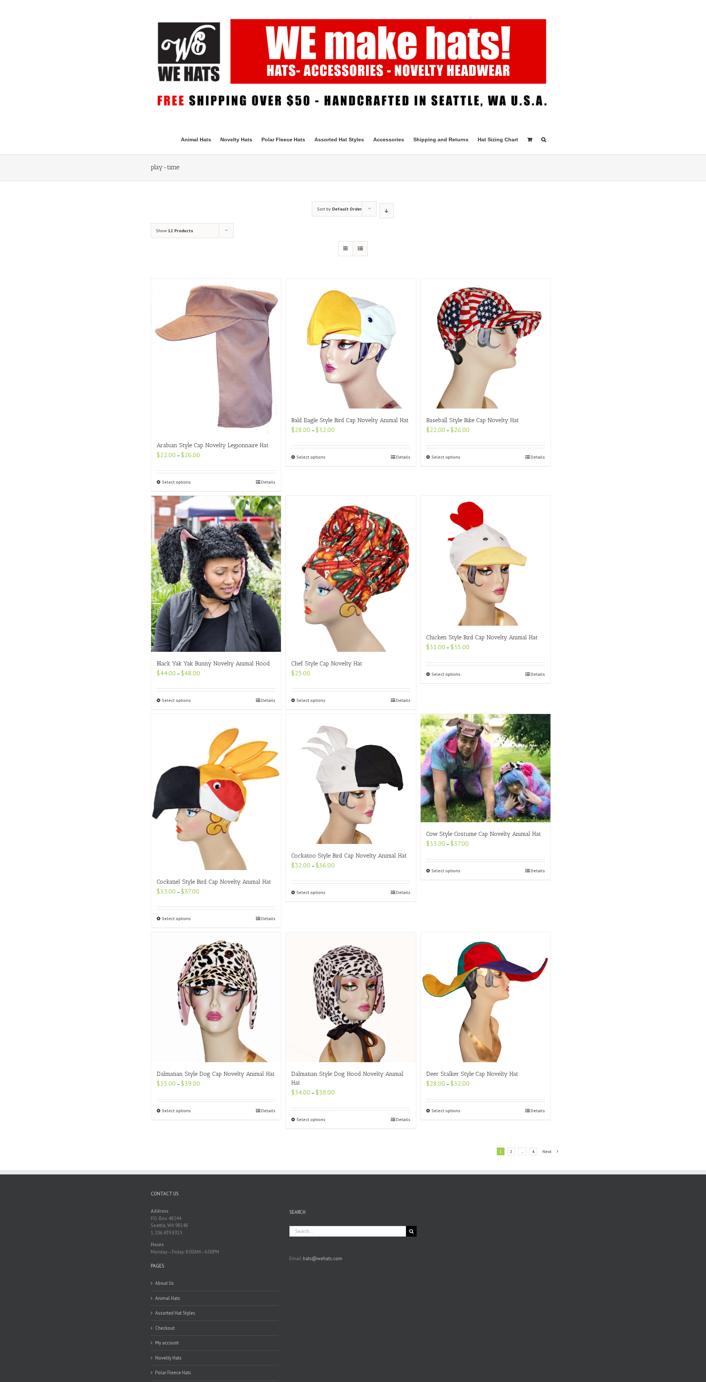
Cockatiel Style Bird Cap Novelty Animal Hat (214, 881)
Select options (176, 482)
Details (268, 482)
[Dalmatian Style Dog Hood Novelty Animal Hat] (351, 997)
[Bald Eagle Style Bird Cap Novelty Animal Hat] (351, 344)
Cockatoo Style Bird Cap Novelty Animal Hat (349, 855)
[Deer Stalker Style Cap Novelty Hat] (485, 997)
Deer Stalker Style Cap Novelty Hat (472, 1073)
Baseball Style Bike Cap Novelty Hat (472, 420)
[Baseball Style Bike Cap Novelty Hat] (485, 344)
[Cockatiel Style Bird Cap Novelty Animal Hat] (216, 792)
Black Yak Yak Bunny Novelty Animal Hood (213, 663)
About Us (164, 1283)
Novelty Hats (168, 1358)
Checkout (165, 1328)
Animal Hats (167, 1298)
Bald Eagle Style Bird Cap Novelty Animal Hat (350, 420)
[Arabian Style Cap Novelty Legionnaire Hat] (216, 356)
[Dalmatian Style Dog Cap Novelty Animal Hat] (216, 997)
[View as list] (360, 248)
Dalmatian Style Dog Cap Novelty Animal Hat (216, 1073)
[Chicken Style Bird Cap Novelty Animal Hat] (485, 561)
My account (167, 1343)
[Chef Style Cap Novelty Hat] (351, 574)
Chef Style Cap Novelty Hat (326, 663)
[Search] (543, 139)
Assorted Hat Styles (175, 1313)
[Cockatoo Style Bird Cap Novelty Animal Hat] (351, 779)
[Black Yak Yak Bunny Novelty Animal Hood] (216, 574)
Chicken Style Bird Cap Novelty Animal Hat (482, 637)
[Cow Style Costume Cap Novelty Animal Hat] (485, 768)
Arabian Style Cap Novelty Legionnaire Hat (212, 445)
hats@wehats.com (322, 1258)
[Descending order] (386, 210)
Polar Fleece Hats (173, 1372)
